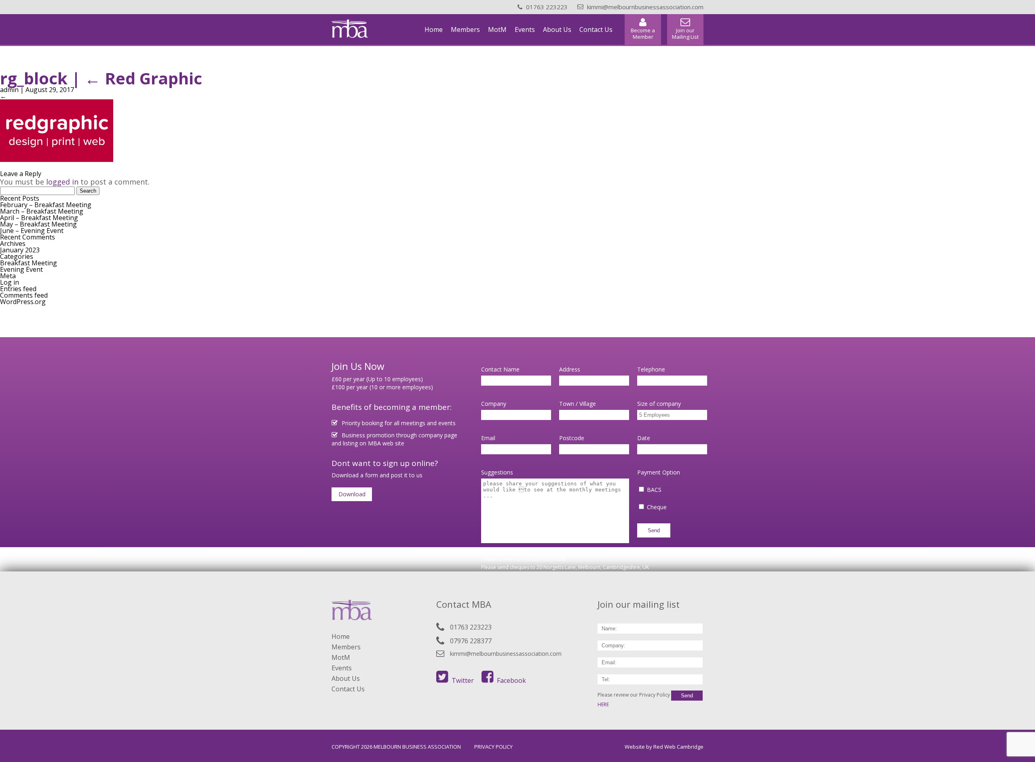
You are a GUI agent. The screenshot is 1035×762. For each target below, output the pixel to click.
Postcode (571, 438)
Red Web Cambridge (678, 746)
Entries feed (18, 288)
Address (569, 369)
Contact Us (596, 29)
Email (488, 438)
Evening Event (21, 269)
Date (643, 438)
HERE (560, 559)
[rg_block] (56, 159)
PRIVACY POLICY (493, 746)
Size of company (659, 403)
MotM (497, 29)
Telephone (651, 369)
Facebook (511, 680)
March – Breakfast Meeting (41, 211)
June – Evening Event (31, 230)
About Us (557, 29)
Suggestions (497, 472)
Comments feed (24, 295)
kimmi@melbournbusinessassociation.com (506, 653)
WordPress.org (23, 301)
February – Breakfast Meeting (45, 204)
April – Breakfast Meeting (39, 217)
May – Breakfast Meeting (38, 224)
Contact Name (500, 369)
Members (465, 29)
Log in (9, 282)
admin (9, 89)
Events (525, 29)
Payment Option (658, 472)
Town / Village (577, 403)
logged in (62, 182)
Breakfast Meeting (28, 262)
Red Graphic (143, 78)
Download (351, 494)
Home (434, 29)
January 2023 (20, 250)
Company (493, 403)
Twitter (463, 680)
